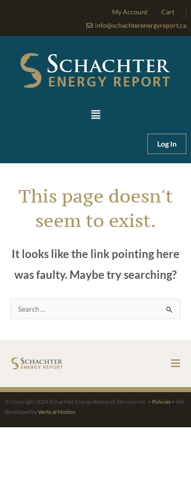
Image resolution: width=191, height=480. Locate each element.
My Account (129, 12)
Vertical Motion (57, 411)
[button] (95, 114)
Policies (161, 401)
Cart (167, 12)
